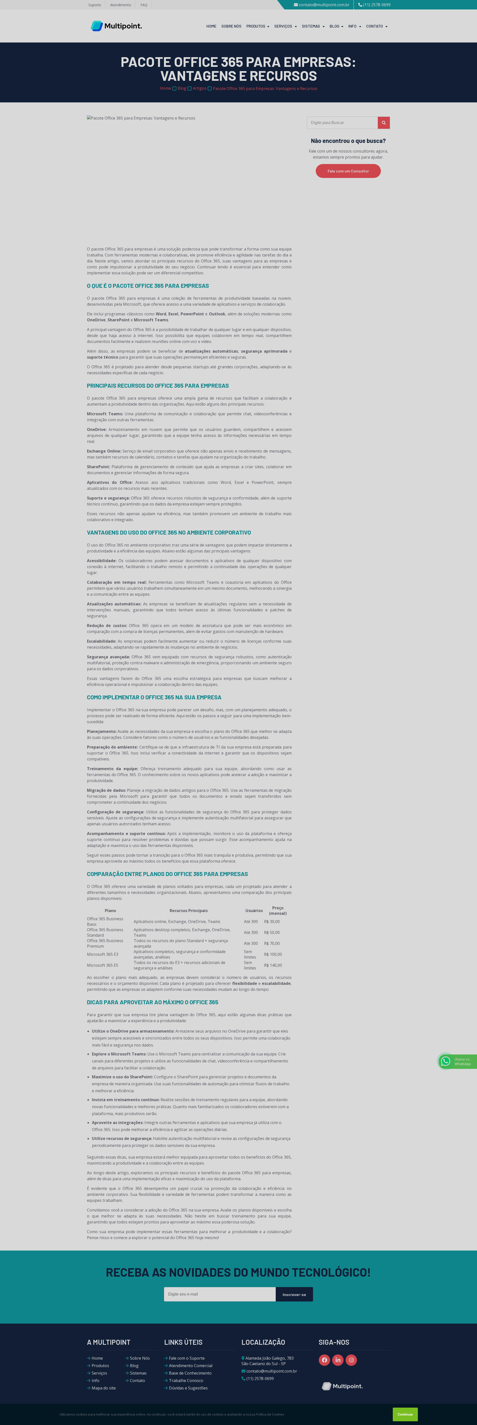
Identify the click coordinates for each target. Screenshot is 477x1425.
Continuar (405, 1414)
